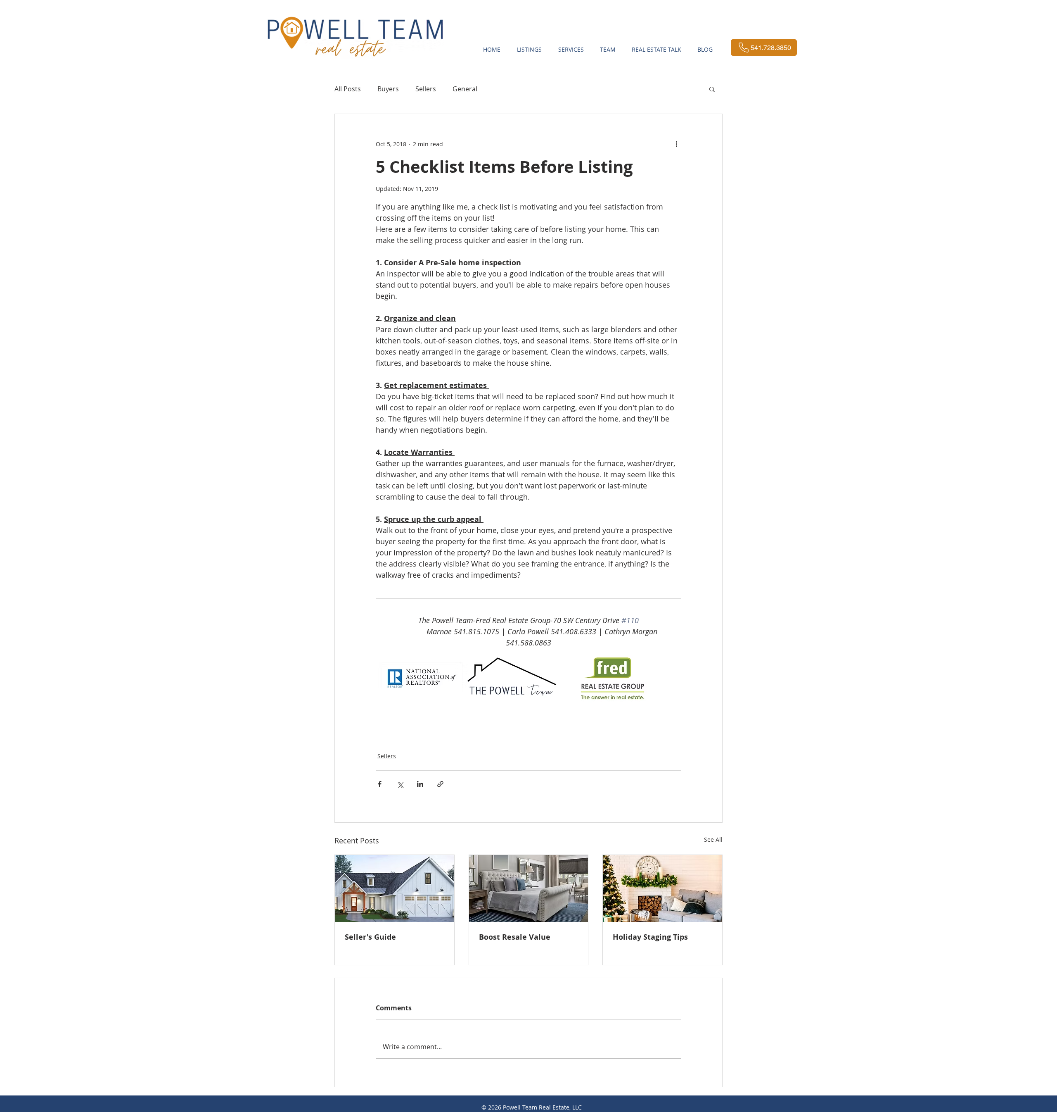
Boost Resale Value (514, 937)
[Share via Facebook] (380, 784)
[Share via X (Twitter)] (400, 784)
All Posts (347, 88)
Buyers (388, 88)
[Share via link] (440, 784)
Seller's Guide (370, 937)
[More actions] (676, 144)
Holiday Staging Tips (650, 937)
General (465, 88)
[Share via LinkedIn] (420, 784)
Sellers (425, 88)
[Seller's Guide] (394, 888)
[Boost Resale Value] (528, 888)
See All (713, 839)
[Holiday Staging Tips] (662, 888)
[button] (712, 89)
